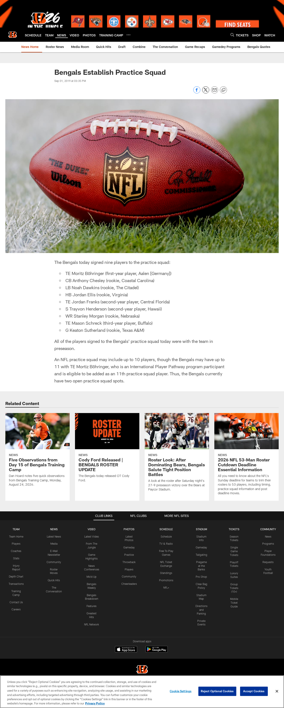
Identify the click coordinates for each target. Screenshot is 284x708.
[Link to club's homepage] (12, 34)
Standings (166, 572)
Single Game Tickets (234, 551)
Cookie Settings (180, 691)
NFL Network (91, 624)
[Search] (232, 35)
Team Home (16, 536)
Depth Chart (16, 576)
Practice (129, 554)
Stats (16, 558)
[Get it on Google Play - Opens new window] (156, 651)
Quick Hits (54, 580)
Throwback (129, 562)
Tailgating (201, 554)
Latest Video (91, 536)
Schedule (166, 536)
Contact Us (16, 602)
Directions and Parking (201, 609)
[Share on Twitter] (205, 92)
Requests (268, 562)
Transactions (16, 583)
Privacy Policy (95, 703)
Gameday (129, 547)
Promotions (166, 580)
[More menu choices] (128, 35)
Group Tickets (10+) (234, 588)
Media (53, 543)
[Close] (277, 691)
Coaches (16, 550)
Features (92, 605)
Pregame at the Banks (201, 565)
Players (16, 543)
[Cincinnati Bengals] (142, 670)
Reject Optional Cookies (217, 691)
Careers (16, 609)
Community (54, 562)
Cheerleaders (129, 583)
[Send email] (214, 92)
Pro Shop (201, 576)
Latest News (54, 536)
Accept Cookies (254, 691)
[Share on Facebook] (196, 92)
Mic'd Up (92, 576)
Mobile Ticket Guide (234, 602)
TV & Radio (166, 543)
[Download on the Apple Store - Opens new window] (126, 650)
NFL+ (166, 587)
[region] (142, 691)
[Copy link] (223, 90)
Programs (268, 543)
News (268, 536)
